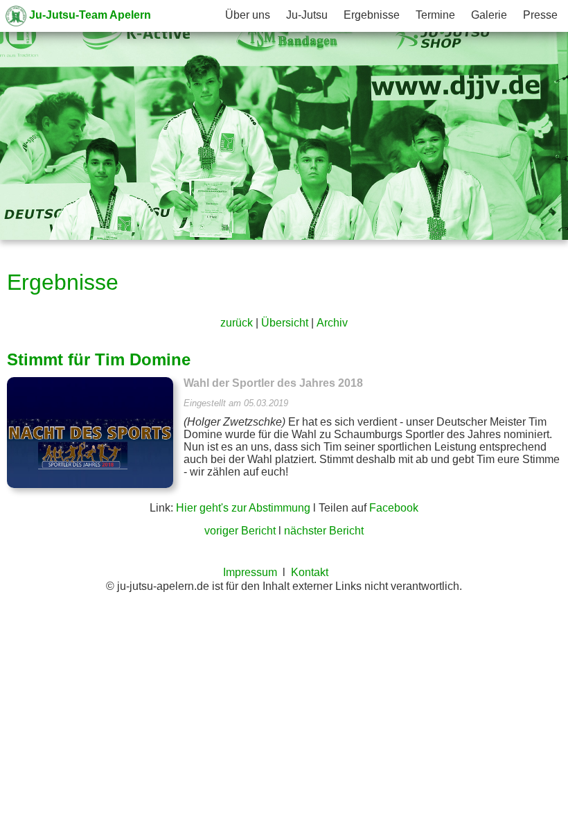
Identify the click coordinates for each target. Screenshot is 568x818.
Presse (540, 15)
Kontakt (309, 572)
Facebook (393, 508)
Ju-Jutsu (307, 15)
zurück (236, 323)
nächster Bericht (324, 531)
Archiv (332, 323)
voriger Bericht (240, 531)
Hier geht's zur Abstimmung (243, 508)
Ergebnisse (372, 15)
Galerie (489, 15)
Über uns (247, 15)
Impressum (250, 572)
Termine (435, 15)
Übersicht (284, 323)
